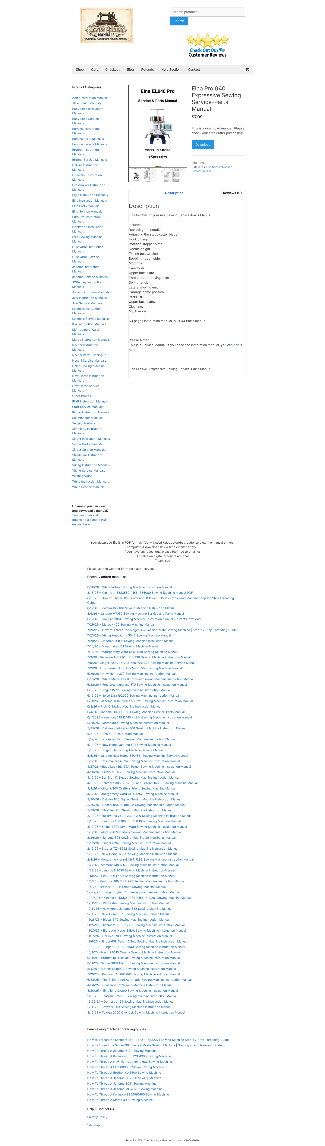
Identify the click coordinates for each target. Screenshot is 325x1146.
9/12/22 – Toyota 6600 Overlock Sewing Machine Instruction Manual (136, 1012)
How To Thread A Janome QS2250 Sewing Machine (124, 1078)
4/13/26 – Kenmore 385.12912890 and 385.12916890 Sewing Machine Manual (142, 783)
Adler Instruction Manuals (90, 98)
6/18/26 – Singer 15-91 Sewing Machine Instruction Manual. (129, 690)
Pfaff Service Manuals (87, 407)
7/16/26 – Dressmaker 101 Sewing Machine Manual (123, 646)
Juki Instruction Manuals (89, 298)
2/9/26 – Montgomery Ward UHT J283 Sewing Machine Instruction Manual (140, 859)
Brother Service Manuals (89, 159)
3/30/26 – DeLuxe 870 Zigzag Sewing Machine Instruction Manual (134, 799)
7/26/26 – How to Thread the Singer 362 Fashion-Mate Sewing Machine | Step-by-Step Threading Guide (162, 630)
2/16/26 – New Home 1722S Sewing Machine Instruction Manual (132, 854)
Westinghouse (82, 476)
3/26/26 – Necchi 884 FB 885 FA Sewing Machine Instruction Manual (136, 805)
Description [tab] (174, 193)
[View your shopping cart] (247, 69)
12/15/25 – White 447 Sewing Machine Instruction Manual (128, 903)
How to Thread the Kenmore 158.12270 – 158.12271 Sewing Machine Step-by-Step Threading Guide (158, 1040)
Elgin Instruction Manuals (90, 195)
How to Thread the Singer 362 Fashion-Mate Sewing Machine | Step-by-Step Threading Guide (154, 1045)
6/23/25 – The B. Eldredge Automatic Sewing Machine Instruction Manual (139, 980)
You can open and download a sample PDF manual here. (89, 519)
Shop (80, 69)
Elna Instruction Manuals (89, 200)
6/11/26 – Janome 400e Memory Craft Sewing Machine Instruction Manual (140, 701)
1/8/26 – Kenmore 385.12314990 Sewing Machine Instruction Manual (136, 881)
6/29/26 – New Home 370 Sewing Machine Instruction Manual (131, 674)
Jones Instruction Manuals (90, 292)
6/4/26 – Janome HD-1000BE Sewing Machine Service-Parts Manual (136, 712)
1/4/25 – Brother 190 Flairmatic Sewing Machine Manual (126, 887)
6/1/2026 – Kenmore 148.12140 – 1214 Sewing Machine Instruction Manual (139, 717)
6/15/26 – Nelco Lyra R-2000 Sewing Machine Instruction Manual (133, 695)
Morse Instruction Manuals (91, 339)
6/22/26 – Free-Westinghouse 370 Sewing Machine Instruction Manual (137, 684)
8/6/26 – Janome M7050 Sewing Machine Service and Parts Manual (135, 613)
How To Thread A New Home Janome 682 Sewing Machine (129, 1061)
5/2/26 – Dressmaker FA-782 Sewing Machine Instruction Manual (133, 761)
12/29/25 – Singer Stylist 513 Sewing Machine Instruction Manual (133, 892)
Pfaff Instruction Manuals (90, 401)
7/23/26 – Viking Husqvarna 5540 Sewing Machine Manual (129, 635)
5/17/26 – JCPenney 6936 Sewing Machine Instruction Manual (131, 739)
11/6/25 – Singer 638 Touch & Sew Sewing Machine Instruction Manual (137, 941)
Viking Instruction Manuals (91, 465)
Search (179, 21)
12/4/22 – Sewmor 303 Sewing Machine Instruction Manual (129, 1007)
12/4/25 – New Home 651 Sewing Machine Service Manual (128, 914)
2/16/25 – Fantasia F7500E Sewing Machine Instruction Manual (132, 996)
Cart (94, 69)
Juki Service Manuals (87, 303)
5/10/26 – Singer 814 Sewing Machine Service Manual (125, 750)
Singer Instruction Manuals (91, 439)
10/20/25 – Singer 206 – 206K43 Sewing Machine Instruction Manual (136, 947)
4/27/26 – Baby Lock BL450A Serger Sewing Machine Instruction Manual (139, 766)
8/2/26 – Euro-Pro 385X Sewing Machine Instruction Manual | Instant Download (144, 619)
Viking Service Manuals (88, 470)
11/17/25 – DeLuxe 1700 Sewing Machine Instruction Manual (129, 936)
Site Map (93, 1125)
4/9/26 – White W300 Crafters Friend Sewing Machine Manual (131, 788)
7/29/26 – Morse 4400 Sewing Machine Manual (121, 624)
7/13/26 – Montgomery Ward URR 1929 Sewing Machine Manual (132, 652)
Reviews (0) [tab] (232, 193)
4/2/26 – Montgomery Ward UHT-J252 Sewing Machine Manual (132, 794)
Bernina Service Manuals (89, 144)
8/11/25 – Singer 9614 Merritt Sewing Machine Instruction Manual (133, 963)
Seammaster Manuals (87, 418)
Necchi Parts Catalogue (89, 355)
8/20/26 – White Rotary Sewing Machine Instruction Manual (129, 587)
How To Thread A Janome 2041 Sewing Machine (121, 1083)
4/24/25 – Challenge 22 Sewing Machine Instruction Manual (129, 985)
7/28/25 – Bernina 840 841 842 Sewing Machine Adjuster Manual (133, 974)
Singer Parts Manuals (87, 444)
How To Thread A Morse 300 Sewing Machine (120, 1100)
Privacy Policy (97, 1117)
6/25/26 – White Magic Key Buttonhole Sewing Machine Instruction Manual (140, 679)
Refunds (147, 69)
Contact (194, 69)
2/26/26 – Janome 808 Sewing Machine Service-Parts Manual (131, 837)
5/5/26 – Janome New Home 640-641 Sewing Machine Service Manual (137, 755)
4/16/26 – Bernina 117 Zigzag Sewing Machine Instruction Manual (133, 777)
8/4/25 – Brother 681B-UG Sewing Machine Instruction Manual (131, 969)
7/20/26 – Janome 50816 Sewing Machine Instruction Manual (130, 641)
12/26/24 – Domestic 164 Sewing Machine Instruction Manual (130, 1001)
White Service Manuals (88, 487)
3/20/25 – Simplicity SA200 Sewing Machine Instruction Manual (132, 990)
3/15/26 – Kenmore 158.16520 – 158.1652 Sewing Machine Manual (134, 821)
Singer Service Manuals (88, 449)
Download (203, 144)
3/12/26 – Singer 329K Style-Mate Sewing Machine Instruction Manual (137, 827)
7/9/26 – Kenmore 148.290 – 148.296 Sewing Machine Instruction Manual (139, 657)
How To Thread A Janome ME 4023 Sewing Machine (124, 1089)
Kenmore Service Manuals (90, 319)
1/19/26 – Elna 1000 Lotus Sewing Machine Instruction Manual (131, 876)
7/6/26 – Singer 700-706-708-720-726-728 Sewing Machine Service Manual (141, 663)
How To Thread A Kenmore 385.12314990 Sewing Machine (129, 1056)
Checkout (112, 69)
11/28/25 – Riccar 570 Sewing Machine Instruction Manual (128, 919)
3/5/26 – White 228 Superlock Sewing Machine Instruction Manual (134, 832)
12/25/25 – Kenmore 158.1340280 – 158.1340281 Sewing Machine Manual (139, 898)
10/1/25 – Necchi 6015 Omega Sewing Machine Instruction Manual (134, 952)
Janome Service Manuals (90, 277)
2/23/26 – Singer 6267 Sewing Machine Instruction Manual (129, 843)
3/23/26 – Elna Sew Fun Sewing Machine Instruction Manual (129, 810)
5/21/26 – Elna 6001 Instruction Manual (115, 734)
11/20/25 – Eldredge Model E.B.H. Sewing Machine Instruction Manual (136, 930)
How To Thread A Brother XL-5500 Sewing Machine (124, 1072)
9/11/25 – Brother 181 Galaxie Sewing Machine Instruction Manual (133, 958)
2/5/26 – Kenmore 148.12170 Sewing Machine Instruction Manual (133, 865)
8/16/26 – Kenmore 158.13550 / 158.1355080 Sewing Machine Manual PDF (140, 592)
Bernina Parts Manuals (88, 139)
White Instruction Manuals (90, 481)
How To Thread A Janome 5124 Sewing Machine (121, 1051)
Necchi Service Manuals (89, 360)
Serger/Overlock (201, 170)
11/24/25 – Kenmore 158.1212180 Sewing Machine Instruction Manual (136, 925)
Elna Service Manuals (219, 166)
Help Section (171, 69)
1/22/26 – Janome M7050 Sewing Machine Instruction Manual (131, 870)
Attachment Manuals (86, 103)
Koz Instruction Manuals (89, 324)
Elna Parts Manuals (85, 206)
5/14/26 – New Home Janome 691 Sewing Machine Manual (129, 745)
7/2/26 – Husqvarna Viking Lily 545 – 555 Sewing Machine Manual (134, 668)
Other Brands (81, 396)
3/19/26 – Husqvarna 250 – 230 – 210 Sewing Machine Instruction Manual (139, 816)
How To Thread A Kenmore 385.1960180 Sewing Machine (128, 1094)
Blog (130, 69)
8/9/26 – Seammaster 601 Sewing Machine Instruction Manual (131, 608)
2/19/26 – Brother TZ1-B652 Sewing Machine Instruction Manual (132, 848)
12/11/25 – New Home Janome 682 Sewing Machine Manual (129, 908)
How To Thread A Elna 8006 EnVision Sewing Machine (126, 1067)
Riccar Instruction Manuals (91, 412)
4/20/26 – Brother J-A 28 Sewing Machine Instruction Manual (131, 772)
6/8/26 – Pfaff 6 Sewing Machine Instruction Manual (124, 706)
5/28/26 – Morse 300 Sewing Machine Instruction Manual (128, 723)
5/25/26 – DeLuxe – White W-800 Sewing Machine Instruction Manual (136, 728)
